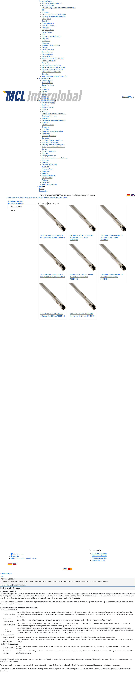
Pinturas (45, 180)
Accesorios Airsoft (45, 1)
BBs (43, 10)
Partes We (45, 63)
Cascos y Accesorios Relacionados (54, 17)
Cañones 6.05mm (61, 198)
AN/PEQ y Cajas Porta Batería (52, 3)
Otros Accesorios (48, 50)
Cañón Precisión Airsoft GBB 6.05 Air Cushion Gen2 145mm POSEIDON (81, 237)
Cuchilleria (45, 21)
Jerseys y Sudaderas (49, 156)
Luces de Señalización (49, 165)
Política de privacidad (99, 558)
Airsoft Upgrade (47, 81)
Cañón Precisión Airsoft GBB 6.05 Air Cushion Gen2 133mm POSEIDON (111, 277)
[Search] (130, 97)
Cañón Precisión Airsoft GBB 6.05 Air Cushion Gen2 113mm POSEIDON (81, 277)
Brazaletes (45, 12)
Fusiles (44, 92)
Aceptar (3, 585)
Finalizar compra (6, 573)
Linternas (45, 39)
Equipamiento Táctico (46, 100)
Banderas (45, 105)
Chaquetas (46, 127)
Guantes (45, 153)
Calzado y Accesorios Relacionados (54, 114)
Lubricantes (46, 41)
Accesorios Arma (48, 103)
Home (9, 198)
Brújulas (45, 112)
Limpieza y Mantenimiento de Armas (54, 158)
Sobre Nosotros (17, 554)
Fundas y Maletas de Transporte (53, 145)
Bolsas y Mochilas (48, 107)
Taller (41, 187)
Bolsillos (45, 109)
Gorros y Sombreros (49, 151)
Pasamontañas (47, 178)
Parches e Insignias (48, 176)
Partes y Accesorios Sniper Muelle (53, 67)
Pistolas (44, 94)
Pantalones (46, 171)
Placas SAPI (46, 182)
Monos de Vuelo (47, 169)
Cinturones (46, 134)
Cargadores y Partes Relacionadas (54, 14)
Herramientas (47, 32)
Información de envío (99, 556)
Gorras (44, 149)
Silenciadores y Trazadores (51, 72)
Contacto (15, 556)
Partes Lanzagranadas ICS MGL (53, 59)
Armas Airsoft (44, 78)
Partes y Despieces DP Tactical (52, 70)
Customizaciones (48, 85)
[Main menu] (35, 97)
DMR (43, 87)
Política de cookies (98, 560)
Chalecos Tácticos (48, 125)
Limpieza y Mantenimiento (51, 36)
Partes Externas (47, 52)
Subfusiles (45, 98)
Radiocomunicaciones (49, 184)
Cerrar (2, 576)
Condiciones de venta (99, 554)
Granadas (45, 28)
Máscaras (45, 43)
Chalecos (45, 123)
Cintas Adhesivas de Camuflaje (52, 131)
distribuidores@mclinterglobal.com (24, 558)
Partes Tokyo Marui (49, 61)
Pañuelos (45, 173)
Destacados (43, 191)
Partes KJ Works (47, 56)
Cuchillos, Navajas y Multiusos (52, 140)
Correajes (45, 138)
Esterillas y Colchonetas (50, 142)
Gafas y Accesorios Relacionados (53, 147)
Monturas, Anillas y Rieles (51, 45)
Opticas (44, 47)
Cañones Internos (49, 198)
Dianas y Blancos (48, 23)
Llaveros (45, 162)
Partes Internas (47, 54)
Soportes (45, 74)
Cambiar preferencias (19, 585)
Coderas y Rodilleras (49, 136)
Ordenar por (42, 204)
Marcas (41, 189)
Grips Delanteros (48, 30)
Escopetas (45, 89)
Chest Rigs (45, 129)
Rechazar (9, 585)
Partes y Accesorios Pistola (51, 65)
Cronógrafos (46, 19)
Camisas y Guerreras (49, 116)
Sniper (44, 96)
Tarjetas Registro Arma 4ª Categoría (54, 76)
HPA (43, 34)
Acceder (125, 97)
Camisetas (45, 118)
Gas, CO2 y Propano (49, 25)
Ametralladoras (47, 83)
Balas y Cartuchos (48, 6)
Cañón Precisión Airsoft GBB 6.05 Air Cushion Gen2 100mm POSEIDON (111, 237)
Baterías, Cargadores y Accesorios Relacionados (58, 8)
